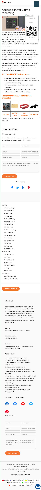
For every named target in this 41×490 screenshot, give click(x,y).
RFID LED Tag (7, 243)
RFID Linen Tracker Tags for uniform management (20, 376)
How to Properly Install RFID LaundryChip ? (18, 369)
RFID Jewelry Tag (9, 241)
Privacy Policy (21, 471)
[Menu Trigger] (36, 4)
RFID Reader (5, 273)
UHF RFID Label (8, 213)
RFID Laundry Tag (9, 208)
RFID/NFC (4, 32)
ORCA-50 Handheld (10, 276)
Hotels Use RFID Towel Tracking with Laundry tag (19, 378)
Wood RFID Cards (9, 260)
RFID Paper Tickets (9, 265)
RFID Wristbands (9, 254)
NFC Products (8, 271)
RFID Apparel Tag (9, 211)
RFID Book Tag (8, 238)
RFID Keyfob (7, 268)
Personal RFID (6, 251)
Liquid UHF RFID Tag (9, 232)
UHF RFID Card (8, 262)
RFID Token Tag (8, 227)
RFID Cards (7, 257)
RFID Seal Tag (8, 246)
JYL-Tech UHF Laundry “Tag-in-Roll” (16, 358)
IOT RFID (4, 205)
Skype (31, 22)
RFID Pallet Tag (8, 224)
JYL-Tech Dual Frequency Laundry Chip (17, 360)
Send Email (32, 18)
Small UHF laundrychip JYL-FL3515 (15, 367)
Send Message (9, 176)
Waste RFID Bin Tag (9, 221)
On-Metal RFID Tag (9, 219)
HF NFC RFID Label (9, 249)
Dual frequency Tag (10, 230)
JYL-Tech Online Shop (14, 397)
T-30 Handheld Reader (11, 279)
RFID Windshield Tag (10, 235)
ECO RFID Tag (8, 216)
